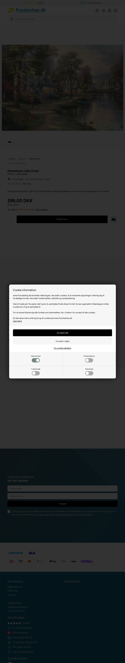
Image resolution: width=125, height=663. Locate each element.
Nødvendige (36, 356)
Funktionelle (35, 369)
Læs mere (17, 321)
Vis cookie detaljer (62, 348)
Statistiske (89, 369)
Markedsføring (89, 356)
